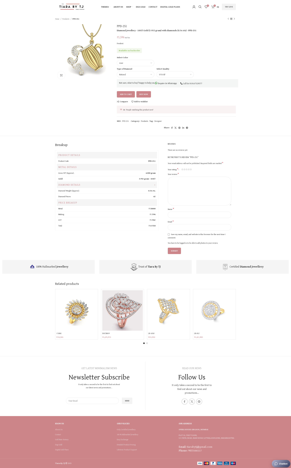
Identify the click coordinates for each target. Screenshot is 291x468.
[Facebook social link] (172, 128)
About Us (59, 429)
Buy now (143, 94)
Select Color (122, 57)
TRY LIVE (229, 6)
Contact (58, 434)
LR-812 (196, 333)
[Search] (200, 7)
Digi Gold (58, 444)
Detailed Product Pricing (126, 444)
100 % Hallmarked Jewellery (127, 434)
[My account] (194, 7)
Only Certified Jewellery (126, 429)
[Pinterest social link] (179, 128)
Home (57, 18)
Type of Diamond (124, 68)
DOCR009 (106, 333)
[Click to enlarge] (61, 75)
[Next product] (234, 18)
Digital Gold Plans (62, 449)
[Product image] (122, 310)
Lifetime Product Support (127, 449)
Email (171, 221)
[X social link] (175, 128)
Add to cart (126, 94)
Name (171, 209)
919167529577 (195, 83)
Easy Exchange (122, 439)
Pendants (66, 18)
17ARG (59, 333)
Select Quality (163, 68)
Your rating (173, 169)
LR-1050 (151, 333)
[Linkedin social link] (183, 128)
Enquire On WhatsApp (167, 83)
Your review (173, 174)
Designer (158, 121)
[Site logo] (72, 6)
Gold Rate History (62, 439)
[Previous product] (228, 18)
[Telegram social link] (187, 128)
